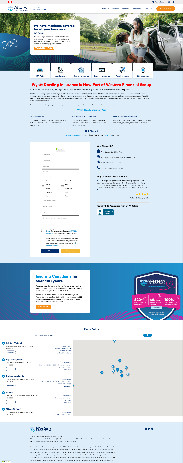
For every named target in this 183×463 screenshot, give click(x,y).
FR (169, 2)
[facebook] (146, 429)
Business (115, 8)
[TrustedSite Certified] (60, 150)
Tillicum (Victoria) (13, 409)
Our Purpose (137, 8)
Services (125, 8)
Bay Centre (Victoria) (15, 359)
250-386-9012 (10, 398)
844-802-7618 (10, 348)
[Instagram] (152, 429)
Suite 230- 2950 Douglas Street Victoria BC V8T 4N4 (22, 396)
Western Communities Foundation (48, 297)
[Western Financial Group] (27, 11)
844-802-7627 (10, 414)
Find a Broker (160, 2)
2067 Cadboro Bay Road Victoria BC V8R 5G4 (20, 346)
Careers (66, 441)
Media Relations (41, 441)
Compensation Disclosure (99, 439)
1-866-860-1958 (43, 307)
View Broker (10, 352)
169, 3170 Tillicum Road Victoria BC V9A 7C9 (20, 412)
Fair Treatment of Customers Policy (68, 439)
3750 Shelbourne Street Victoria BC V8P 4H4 (20, 379)
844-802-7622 (10, 381)
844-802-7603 (10, 365)
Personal (105, 8)
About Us (148, 8)
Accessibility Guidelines (48, 439)
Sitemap (73, 441)
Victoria (9, 392)
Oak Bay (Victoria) (14, 343)
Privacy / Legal (34, 439)
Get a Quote (165, 8)
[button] (113, 372)
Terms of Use (85, 439)
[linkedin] (149, 429)
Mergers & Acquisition (55, 441)
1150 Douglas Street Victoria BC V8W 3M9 (19, 363)
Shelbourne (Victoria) (15, 376)
